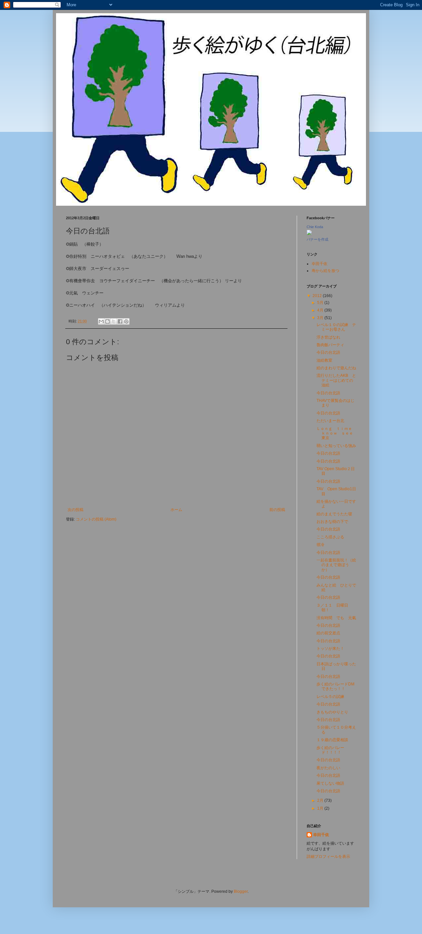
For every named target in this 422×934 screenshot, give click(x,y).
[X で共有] (113, 321)
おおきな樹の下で (332, 521)
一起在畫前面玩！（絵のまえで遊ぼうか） (336, 565)
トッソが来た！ (330, 648)
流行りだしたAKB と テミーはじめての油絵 (338, 380)
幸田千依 (319, 263)
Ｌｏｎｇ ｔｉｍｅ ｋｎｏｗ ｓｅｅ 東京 (336, 433)
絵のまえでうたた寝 (334, 514)
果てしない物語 (330, 783)
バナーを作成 (317, 239)
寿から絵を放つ (325, 270)
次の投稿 (75, 509)
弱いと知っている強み (336, 445)
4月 (320, 310)
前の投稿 (277, 509)
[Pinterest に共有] (126, 321)
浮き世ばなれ (328, 337)
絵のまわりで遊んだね (336, 368)
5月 (320, 302)
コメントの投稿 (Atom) (96, 519)
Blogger (241, 891)
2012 (318, 295)
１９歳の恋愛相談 (332, 740)
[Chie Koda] (309, 233)
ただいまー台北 (330, 420)
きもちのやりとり (332, 712)
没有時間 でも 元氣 (336, 618)
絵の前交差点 (328, 633)
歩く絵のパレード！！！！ (330, 750)
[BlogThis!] (107, 321)
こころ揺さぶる (330, 537)
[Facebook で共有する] (120, 321)
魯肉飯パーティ (330, 345)
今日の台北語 (328, 352)
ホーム (176, 509)
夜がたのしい (328, 768)
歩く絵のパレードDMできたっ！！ (335, 686)
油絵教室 (324, 360)
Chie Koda (315, 227)
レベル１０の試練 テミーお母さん (336, 327)
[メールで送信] (101, 321)
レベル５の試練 (330, 696)
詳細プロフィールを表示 (328, 856)
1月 (320, 808)
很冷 (320, 544)
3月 (320, 318)
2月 (320, 800)
